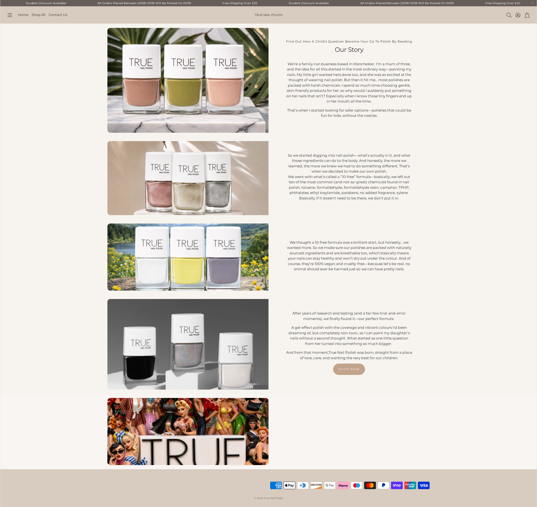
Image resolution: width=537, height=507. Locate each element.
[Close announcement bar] (532, 3)
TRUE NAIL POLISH (269, 15)
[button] (10, 15)
